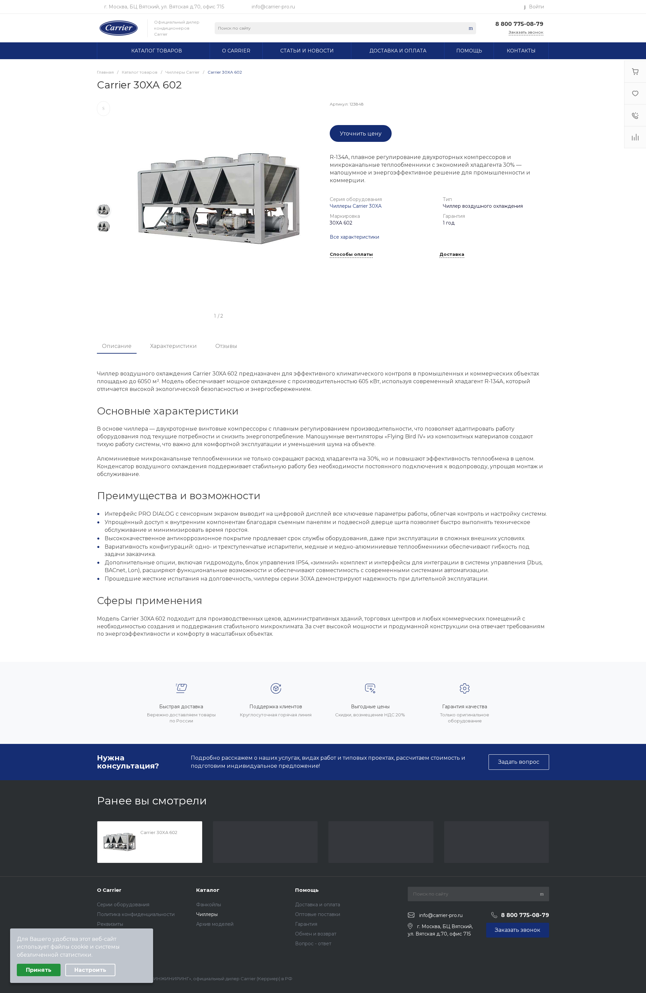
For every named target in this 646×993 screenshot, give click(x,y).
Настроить (90, 970)
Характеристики (173, 346)
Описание (117, 346)
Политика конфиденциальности (136, 914)
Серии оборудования (123, 905)
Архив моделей (215, 924)
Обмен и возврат (315, 934)
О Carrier (109, 890)
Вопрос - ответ (313, 944)
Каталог (207, 890)
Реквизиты (110, 924)
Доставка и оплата (317, 905)
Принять (38, 970)
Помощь (307, 890)
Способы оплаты (351, 254)
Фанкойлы (208, 905)
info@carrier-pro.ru (273, 7)
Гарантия (306, 924)
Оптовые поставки (317, 914)
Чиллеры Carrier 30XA (356, 206)
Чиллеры (207, 914)
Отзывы (226, 346)
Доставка (451, 254)
